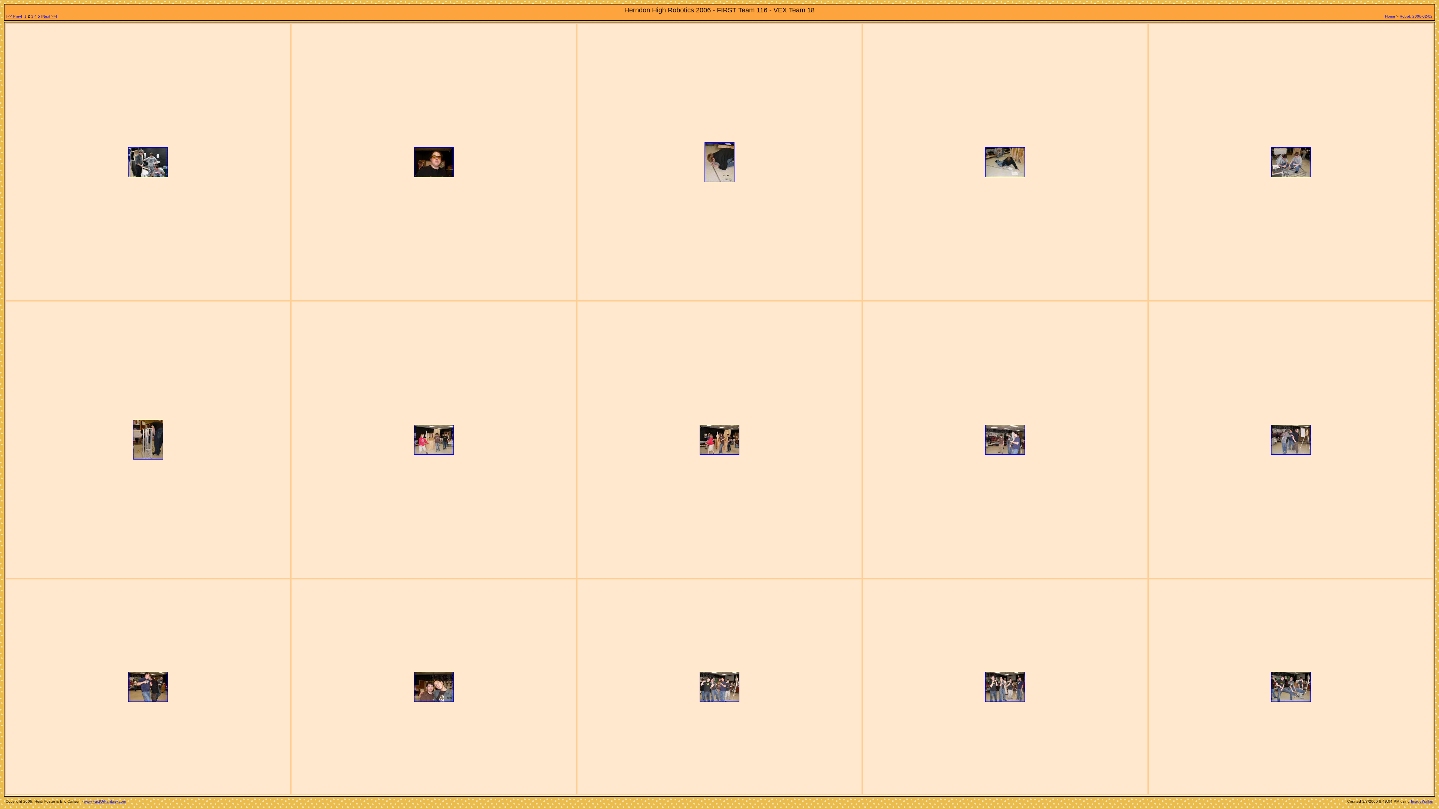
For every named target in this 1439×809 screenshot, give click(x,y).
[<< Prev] (14, 16)
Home (1390, 16)
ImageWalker (1422, 801)
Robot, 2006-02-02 (1416, 16)
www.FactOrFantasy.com (105, 801)
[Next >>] (49, 16)
